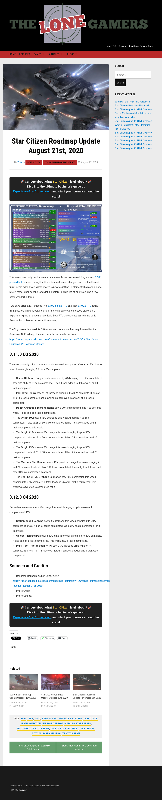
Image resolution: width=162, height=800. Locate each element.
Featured (24, 54)
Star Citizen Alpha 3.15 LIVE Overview (133, 140)
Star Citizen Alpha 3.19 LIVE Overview (133, 109)
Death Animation (31, 723)
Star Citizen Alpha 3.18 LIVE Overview (133, 121)
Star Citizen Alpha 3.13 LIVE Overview (133, 148)
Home (12, 54)
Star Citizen (33, 162)
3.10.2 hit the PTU (57, 305)
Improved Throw (52, 723)
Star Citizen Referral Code (141, 46)
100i (23, 718)
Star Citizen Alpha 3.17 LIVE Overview (133, 132)
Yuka (19, 162)
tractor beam (71, 733)
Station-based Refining (46, 733)
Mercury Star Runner (77, 723)
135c (37, 718)
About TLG (111, 46)
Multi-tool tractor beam (33, 728)
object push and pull (64, 728)
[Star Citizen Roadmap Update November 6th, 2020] (87, 682)
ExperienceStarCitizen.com (32, 191)
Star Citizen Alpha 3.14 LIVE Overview (133, 144)
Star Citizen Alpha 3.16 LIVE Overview (133, 136)
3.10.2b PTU (84, 305)
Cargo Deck (90, 718)
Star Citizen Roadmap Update (60, 162)
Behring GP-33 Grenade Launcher (62, 718)
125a (30, 718)
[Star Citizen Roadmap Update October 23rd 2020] (55, 682)
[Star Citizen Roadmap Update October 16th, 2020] (23, 682)
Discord (122, 46)
